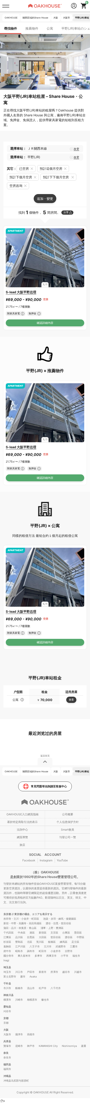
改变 (76, 149)
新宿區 (42, 932)
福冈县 (7, 1064)
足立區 (75, 941)
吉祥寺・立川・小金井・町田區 (21, 918)
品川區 (19, 937)
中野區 (80, 937)
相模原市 (32, 999)
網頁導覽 (22, 837)
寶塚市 (7, 1046)
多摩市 (38, 955)
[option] (45, 257)
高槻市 (31, 1034)
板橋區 (52, 941)
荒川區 (40, 941)
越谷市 (66, 972)
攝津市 (19, 1034)
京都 (6, 1018)
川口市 (19, 972)
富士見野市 (9, 976)
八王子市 (35, 946)
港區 (32, 932)
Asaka (33, 976)
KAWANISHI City (48, 1046)
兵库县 (7, 1041)
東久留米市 (24, 955)
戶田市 (31, 972)
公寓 (50, 28)
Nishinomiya (69, 1046)
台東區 (66, 932)
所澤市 (54, 972)
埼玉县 (7, 967)
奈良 (6, 1052)
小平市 (64, 955)
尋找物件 (10, 28)
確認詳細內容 (45, 323)
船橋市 (19, 988)
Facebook (28, 860)
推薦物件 (31, 28)
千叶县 (7, 983)
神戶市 (31, 1046)
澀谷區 (68, 937)
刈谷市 (7, 1011)
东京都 (7, 914)
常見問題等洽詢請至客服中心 (49, 786)
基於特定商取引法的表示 (22, 822)
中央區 (21, 932)
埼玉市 (7, 972)
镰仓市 (45, 999)
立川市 (47, 946)
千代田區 (8, 932)
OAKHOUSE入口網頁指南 (22, 814)
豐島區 (19, 941)
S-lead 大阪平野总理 (21, 292)
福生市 (76, 955)
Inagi (6, 960)
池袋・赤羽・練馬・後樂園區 (59, 918)
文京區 (54, 932)
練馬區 (63, 941)
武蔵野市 (61, 946)
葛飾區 (7, 946)
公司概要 (67, 814)
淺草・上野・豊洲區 (52, 928)
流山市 (31, 988)
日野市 (68, 951)
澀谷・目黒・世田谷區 (58, 923)
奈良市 (7, 1057)
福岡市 (7, 1069)
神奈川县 (8, 995)
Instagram (46, 860)
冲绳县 (7, 1076)
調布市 (31, 951)
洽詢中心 (22, 829)
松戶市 (42, 988)
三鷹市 (74, 946)
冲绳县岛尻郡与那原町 (16, 1080)
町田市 (42, 951)
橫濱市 (7, 999)
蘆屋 (83, 1046)
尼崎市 (19, 1046)
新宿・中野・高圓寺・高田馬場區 (22, 923)
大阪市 (7, 1034)
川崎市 (19, 999)
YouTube (62, 860)
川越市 (78, 972)
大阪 (6, 1029)
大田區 (42, 937)
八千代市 (56, 988)
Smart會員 (67, 829)
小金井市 (56, 951)
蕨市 (22, 976)
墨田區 (78, 932)
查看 (71, 699)
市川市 (7, 988)
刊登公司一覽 (67, 837)
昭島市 (19, 951)
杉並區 (7, 941)
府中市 (7, 951)
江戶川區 (20, 946)
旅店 (22, 845)
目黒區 (31, 937)
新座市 (42, 972)
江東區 (7, 937)
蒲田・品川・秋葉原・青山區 (19, 928)
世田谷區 (56, 937)
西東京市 (51, 955)
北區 (29, 941)
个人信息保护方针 (68, 822)
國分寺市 (8, 955)
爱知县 (7, 1006)
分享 (66, 212)
